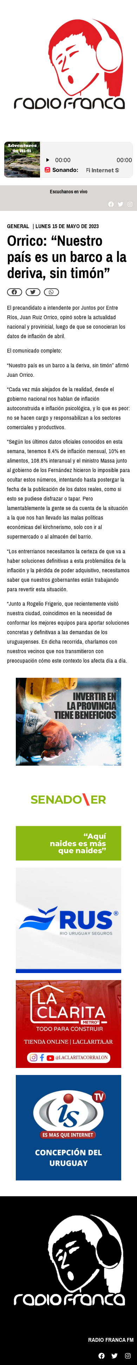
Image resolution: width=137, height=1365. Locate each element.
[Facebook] (110, 204)
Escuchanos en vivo (68, 191)
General (18, 226)
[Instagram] (130, 204)
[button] (14, 292)
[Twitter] (120, 204)
